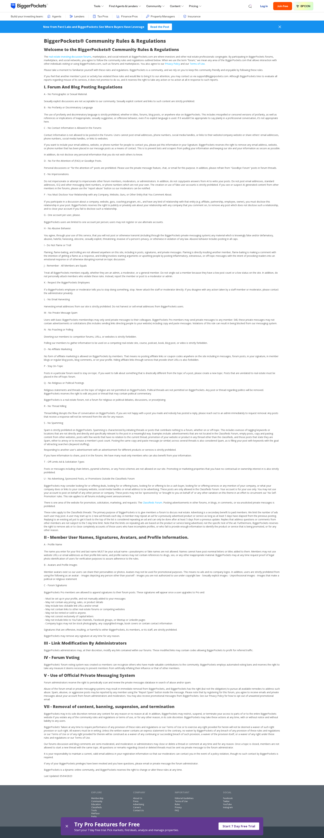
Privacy (178, 807)
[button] (162, 826)
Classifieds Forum (152, 502)
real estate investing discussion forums (70, 56)
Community (153, 6)
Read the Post (159, 27)
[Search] (250, 6)
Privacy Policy (173, 63)
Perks (94, 816)
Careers (137, 807)
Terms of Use (197, 63)
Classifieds (96, 807)
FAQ (177, 810)
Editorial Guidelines (184, 798)
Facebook (228, 798)
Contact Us (138, 810)
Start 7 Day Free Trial (239, 826)
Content (175, 6)
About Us (137, 798)
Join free (282, 6)
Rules (177, 804)
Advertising (138, 804)
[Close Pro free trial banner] (67, 826)
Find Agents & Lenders (123, 6)
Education (96, 804)
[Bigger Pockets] (29, 6)
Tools (97, 6)
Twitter (226, 801)
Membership (97, 798)
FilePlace (95, 813)
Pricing (193, 6)
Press (135, 801)
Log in (264, 6)
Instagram (228, 807)
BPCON (305, 6)
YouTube (227, 804)
